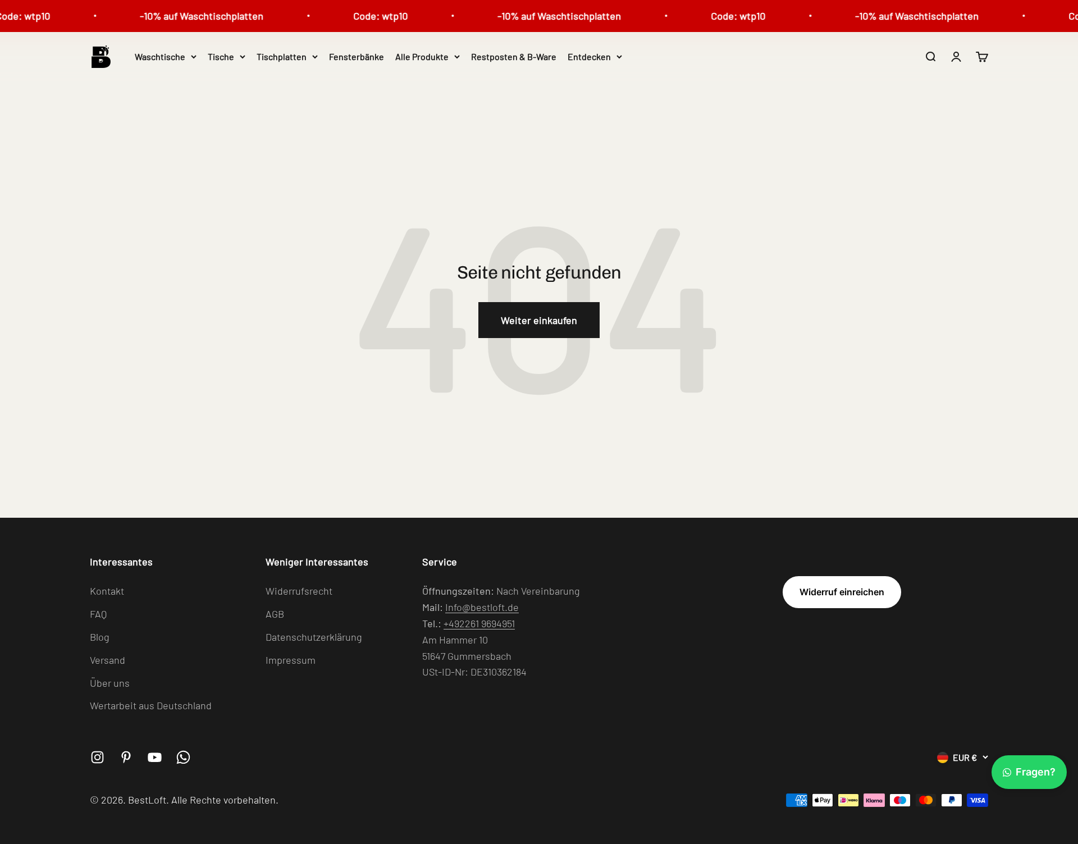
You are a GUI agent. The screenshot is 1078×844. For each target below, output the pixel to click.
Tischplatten (282, 56)
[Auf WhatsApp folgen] (183, 757)
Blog (99, 637)
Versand (107, 660)
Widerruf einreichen (842, 591)
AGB (275, 614)
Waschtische (160, 56)
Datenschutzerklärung (314, 637)
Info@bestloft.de (482, 607)
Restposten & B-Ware (513, 56)
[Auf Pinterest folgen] (126, 757)
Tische (221, 56)
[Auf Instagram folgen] (97, 757)
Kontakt (107, 591)
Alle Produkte (422, 56)
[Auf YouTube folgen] (154, 757)
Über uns (110, 683)
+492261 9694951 (479, 623)
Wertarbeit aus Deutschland (151, 705)
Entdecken (589, 56)
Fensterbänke (356, 56)
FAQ (98, 614)
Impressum (291, 660)
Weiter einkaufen (539, 320)
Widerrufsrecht (299, 591)
